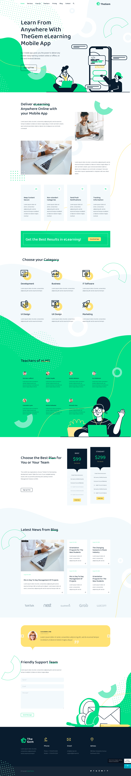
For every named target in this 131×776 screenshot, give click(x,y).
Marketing (88, 314)
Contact (67, 4)
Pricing (54, 4)
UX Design (57, 314)
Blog (61, 4)
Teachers (47, 4)
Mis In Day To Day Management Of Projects (41, 580)
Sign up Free (29, 67)
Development (27, 284)
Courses (38, 4)
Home (22, 4)
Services (30, 4)
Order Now (77, 500)
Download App (94, 239)
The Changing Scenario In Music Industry (100, 550)
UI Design (25, 314)
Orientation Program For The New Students (76, 550)
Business (56, 284)
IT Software (88, 284)
